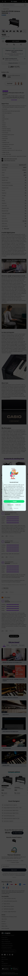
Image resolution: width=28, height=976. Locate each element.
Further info (18, 504)
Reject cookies (10, 504)
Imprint (11, 508)
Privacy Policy (16, 508)
